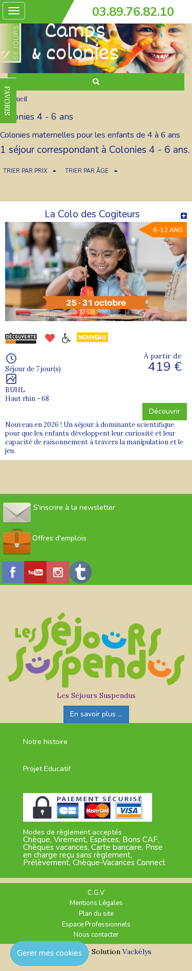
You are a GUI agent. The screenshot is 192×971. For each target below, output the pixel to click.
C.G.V (96, 892)
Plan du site (96, 913)
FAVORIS (7, 101)
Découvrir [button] (164, 411)
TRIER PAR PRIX (25, 171)
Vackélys (137, 951)
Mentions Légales (96, 903)
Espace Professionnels (96, 924)
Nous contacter (96, 934)
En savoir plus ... (96, 714)
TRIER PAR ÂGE (87, 171)
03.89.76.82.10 (133, 12)
